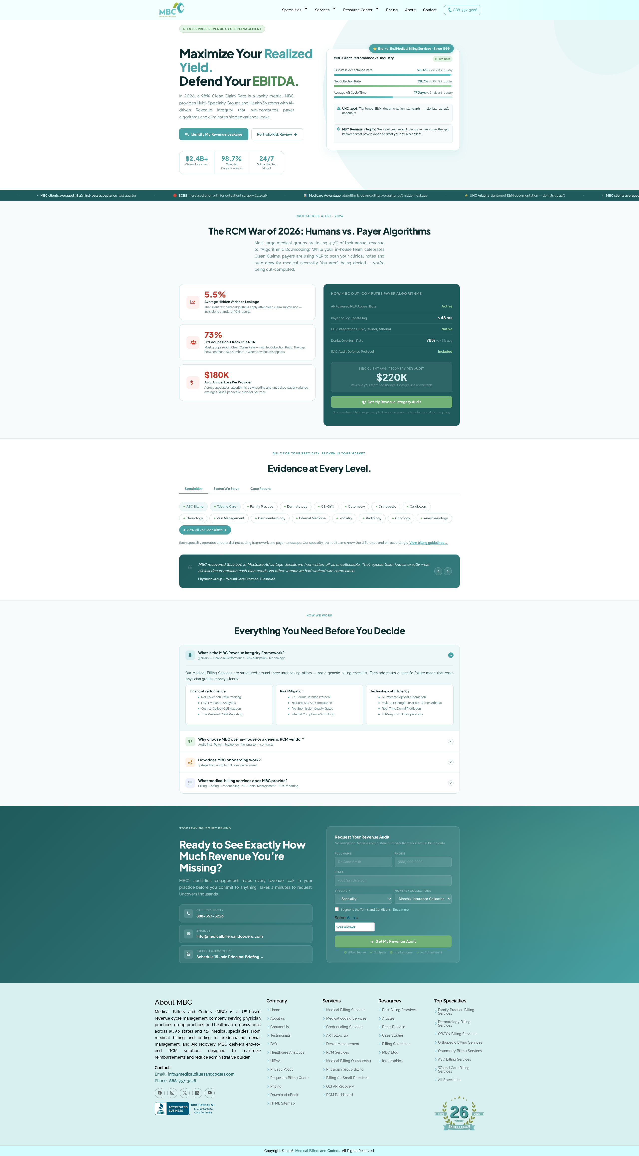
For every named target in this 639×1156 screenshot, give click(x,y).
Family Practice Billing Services (456, 1011)
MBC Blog (390, 1052)
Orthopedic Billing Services (460, 1042)
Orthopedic (387, 506)
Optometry (356, 506)
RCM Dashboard (339, 1095)
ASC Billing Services (454, 1059)
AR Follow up (337, 1035)
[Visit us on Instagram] (172, 1093)
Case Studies (393, 1035)
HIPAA (275, 1061)
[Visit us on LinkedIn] (197, 1093)
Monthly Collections (413, 890)
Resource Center (357, 10)
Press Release (393, 1027)
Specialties (193, 488)
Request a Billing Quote (289, 1078)
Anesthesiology (436, 518)
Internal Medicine (312, 518)
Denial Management (342, 1044)
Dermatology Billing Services (454, 1023)
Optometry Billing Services (460, 1051)
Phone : (175, 1080)
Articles (388, 1018)
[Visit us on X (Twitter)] (185, 1093)
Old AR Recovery (340, 1086)
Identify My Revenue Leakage (216, 134)
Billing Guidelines (396, 1044)
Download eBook (284, 1095)
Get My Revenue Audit (395, 941)
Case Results (260, 488)
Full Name (343, 853)
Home (275, 1010)
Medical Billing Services (345, 1010)
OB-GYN (327, 506)
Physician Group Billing (345, 1069)
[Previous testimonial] (438, 571)
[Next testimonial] (448, 571)
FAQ (273, 1044)
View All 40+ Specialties (204, 530)
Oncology (402, 518)
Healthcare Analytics (287, 1052)
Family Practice (261, 506)
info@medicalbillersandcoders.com (229, 936)
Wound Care (226, 506)
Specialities (291, 10)
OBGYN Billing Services (457, 1034)
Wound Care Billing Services (454, 1069)
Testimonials (280, 1035)
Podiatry (345, 518)
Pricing (392, 10)
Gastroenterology (271, 518)
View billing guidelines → (428, 543)
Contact (430, 10)
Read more (401, 909)
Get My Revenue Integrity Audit (393, 401)
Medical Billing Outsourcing (348, 1061)
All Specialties (449, 1080)
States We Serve (226, 488)
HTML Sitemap (282, 1103)
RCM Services (337, 1052)
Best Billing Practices (399, 1010)
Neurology (194, 518)
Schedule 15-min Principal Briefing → (230, 956)
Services (322, 10)
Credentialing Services (344, 1027)
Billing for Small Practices (347, 1078)
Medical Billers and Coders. (317, 1151)
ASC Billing (194, 506)
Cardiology (418, 506)
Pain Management (230, 518)
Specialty (343, 890)
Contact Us (279, 1027)
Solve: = (346, 917)
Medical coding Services (346, 1018)
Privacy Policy (282, 1069)
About (410, 10)
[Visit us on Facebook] (160, 1093)
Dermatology (297, 506)
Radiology (373, 518)
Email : (195, 1074)
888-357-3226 (465, 10)
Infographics (392, 1061)
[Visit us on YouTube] (210, 1093)
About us (277, 1018)
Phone (400, 853)
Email (339, 871)
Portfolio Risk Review (274, 134)
